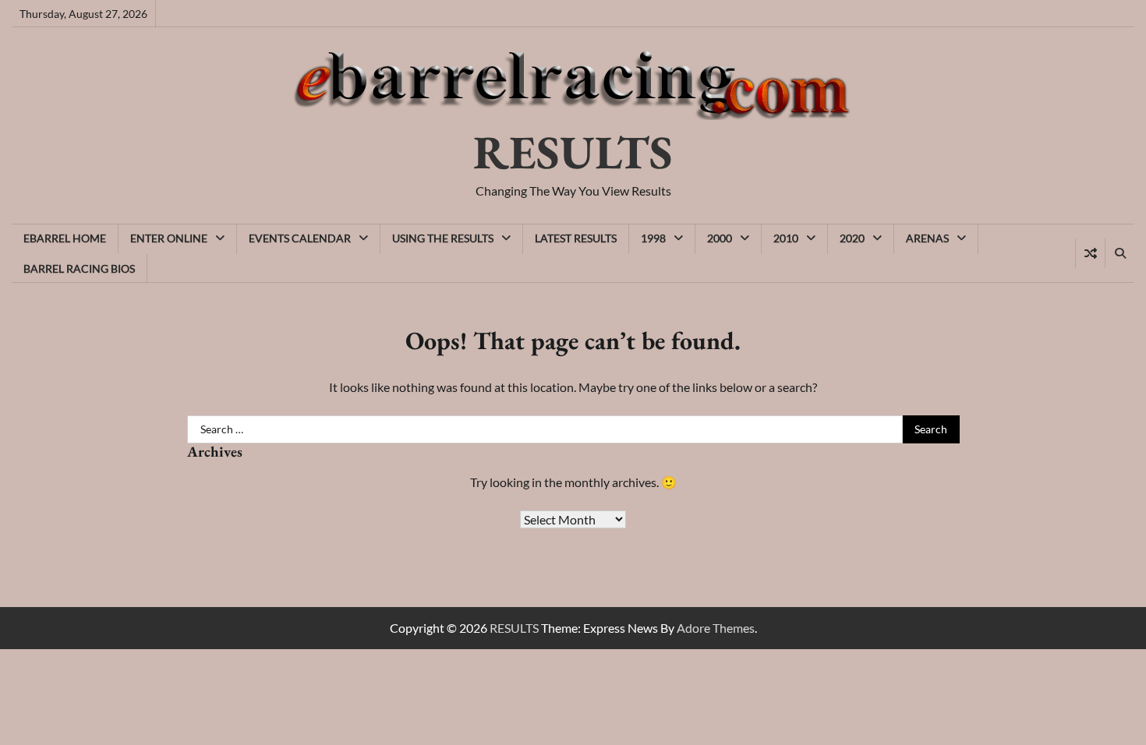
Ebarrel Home (64, 238)
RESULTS (573, 152)
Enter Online (168, 238)
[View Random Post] (1090, 253)
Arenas (927, 238)
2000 (719, 238)
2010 (785, 238)
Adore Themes (716, 627)
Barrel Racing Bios (79, 268)
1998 (653, 238)
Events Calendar (300, 238)
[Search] (1119, 253)
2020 (852, 238)
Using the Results (442, 238)
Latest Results (576, 238)
